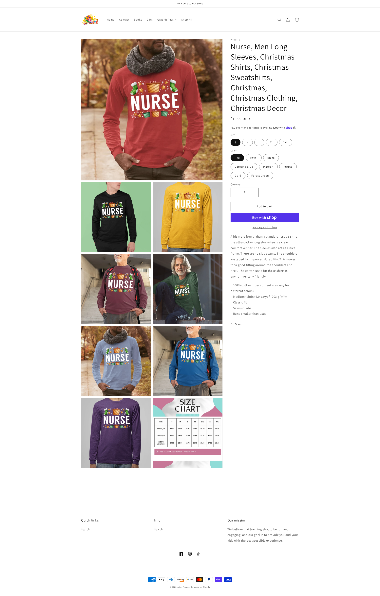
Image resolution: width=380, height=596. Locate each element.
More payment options (265, 227)
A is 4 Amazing (184, 587)
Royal (253, 158)
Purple (288, 166)
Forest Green (260, 175)
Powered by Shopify (200, 587)
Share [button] (238, 324)
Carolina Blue (244, 166)
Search (85, 529)
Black (271, 158)
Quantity (235, 184)
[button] (167, 19)
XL (271, 142)
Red (237, 158)
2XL (285, 142)
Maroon (268, 166)
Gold (238, 175)
